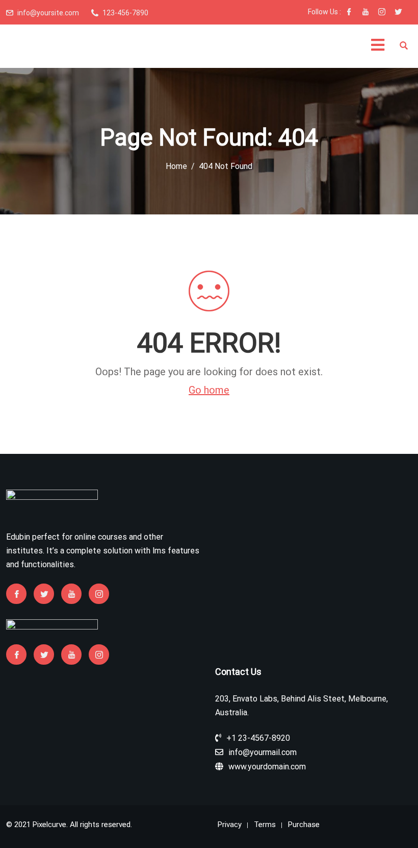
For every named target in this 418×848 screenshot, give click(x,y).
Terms (265, 824)
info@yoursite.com (48, 13)
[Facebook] (349, 13)
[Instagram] (381, 13)
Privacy (230, 824)
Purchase (304, 824)
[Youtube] (365, 13)
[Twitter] (398, 13)
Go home (209, 390)
